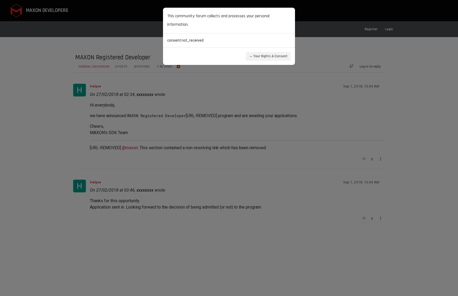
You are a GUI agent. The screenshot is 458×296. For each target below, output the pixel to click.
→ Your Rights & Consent (268, 56)
